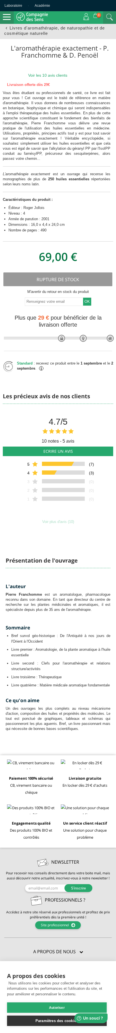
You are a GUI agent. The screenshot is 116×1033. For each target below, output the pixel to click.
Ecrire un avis (58, 451)
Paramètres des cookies (56, 1021)
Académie (42, 6)
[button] (58, 952)
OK (87, 301)
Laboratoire (13, 6)
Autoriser (57, 1008)
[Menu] (7, 17)
